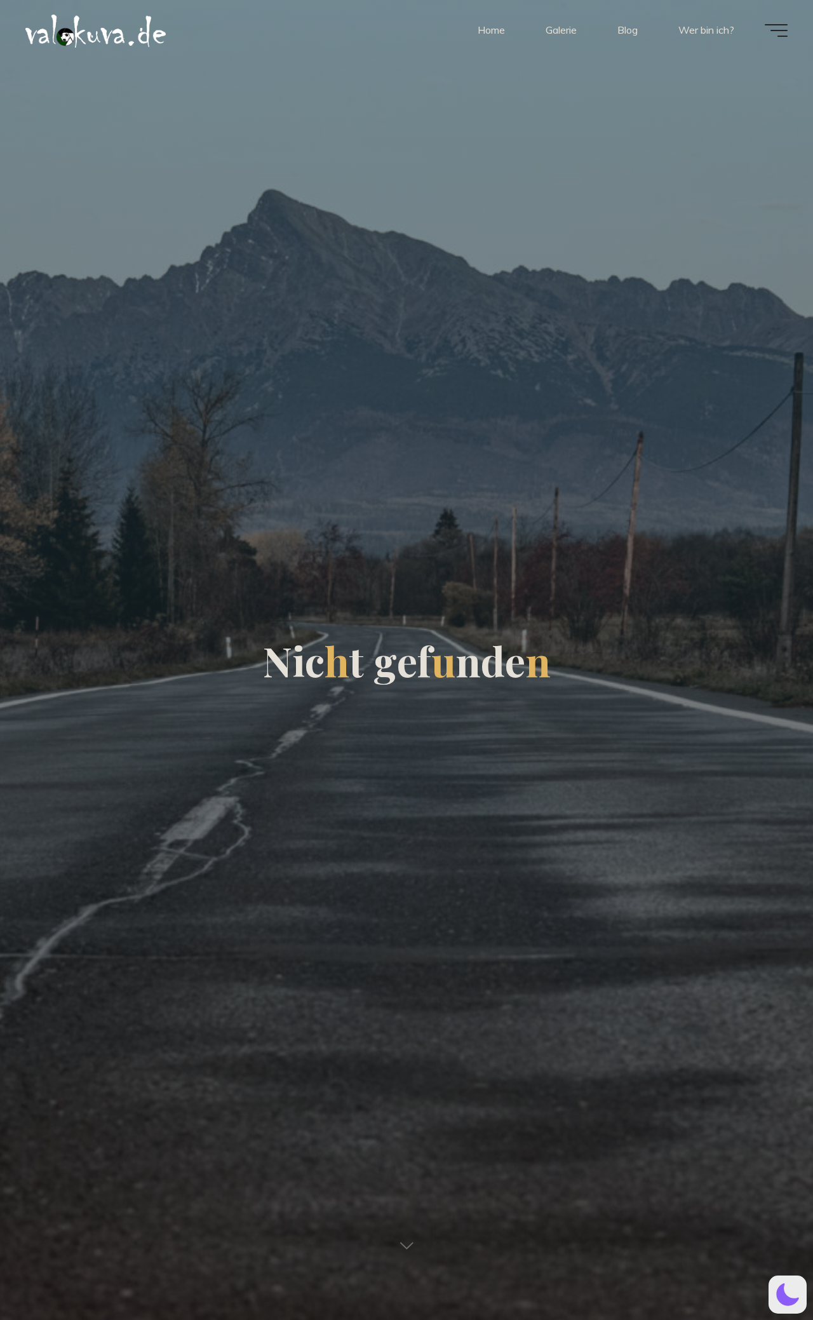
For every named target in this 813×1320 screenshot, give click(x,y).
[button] (788, 1295)
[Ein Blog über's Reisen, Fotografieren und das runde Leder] (174, 30)
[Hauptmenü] (776, 30)
